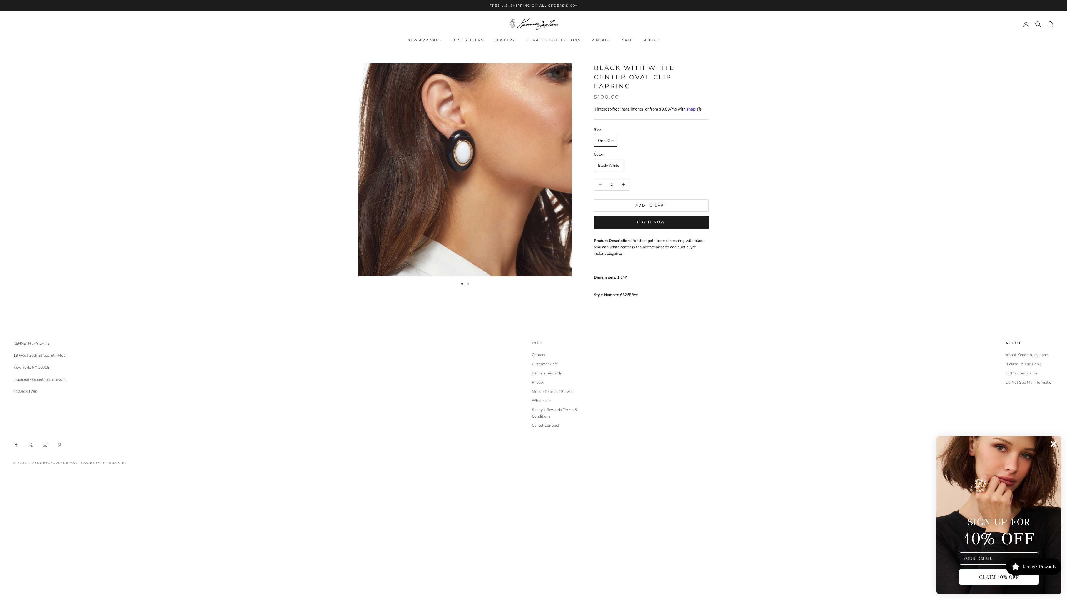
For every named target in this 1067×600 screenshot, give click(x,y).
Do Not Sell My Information (1030, 382)
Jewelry (505, 40)
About (652, 40)
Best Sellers (468, 40)
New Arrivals (424, 40)
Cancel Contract (545, 425)
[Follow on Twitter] (30, 445)
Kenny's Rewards (547, 373)
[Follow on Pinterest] (59, 445)
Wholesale (541, 400)
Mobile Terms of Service (552, 391)
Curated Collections (553, 40)
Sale (627, 40)
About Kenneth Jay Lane (1027, 355)
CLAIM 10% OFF (999, 577)
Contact (538, 355)
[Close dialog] (1053, 443)
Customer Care (545, 364)
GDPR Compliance (1021, 373)
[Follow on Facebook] (16, 445)
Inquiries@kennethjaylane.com (39, 379)
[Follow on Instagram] (45, 445)
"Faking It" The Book (1023, 364)
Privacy (538, 382)
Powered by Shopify (103, 463)
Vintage (601, 40)
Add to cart (651, 205)
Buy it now (651, 222)
